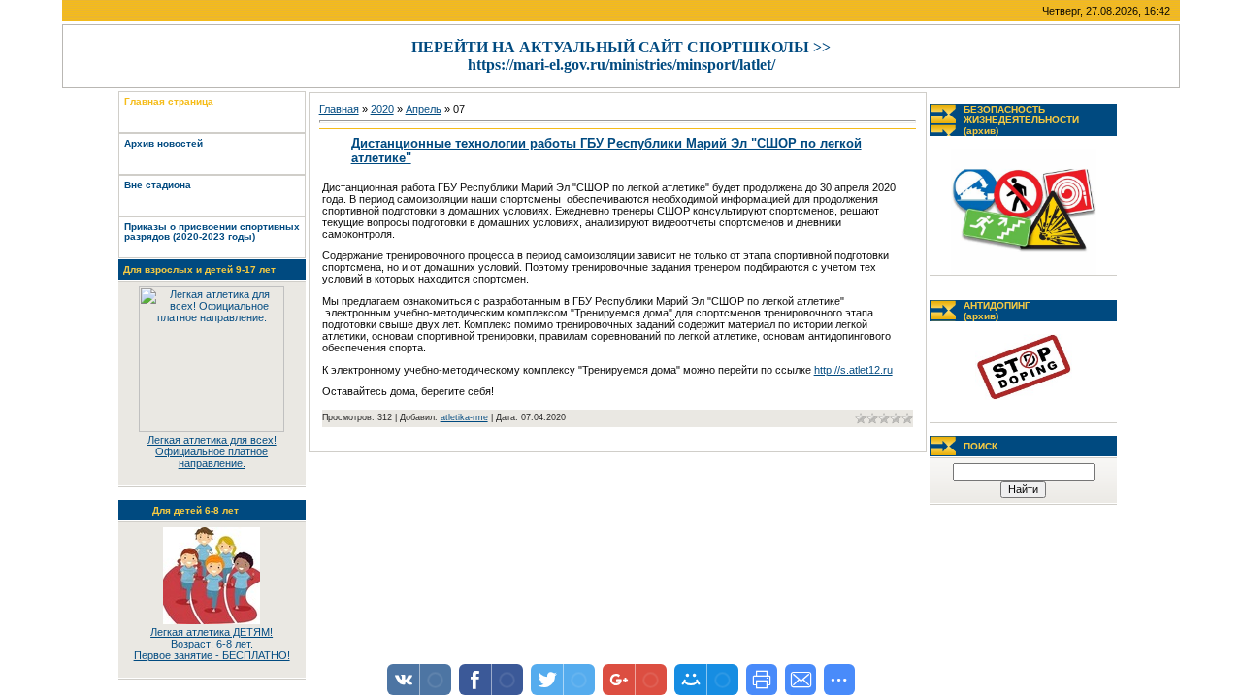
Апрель (423, 109)
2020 (382, 109)
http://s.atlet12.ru (853, 370)
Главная (339, 109)
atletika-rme (464, 417)
